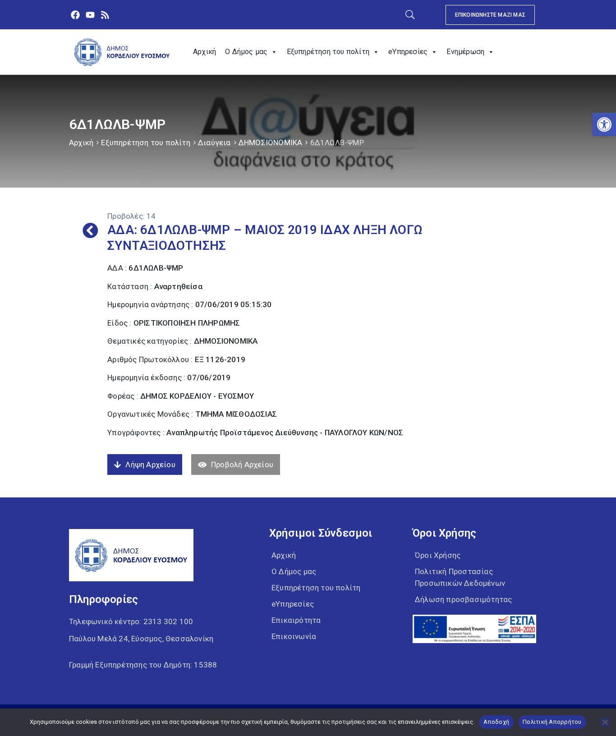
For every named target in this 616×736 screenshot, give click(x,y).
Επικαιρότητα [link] (296, 620)
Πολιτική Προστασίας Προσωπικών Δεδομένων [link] (460, 577)
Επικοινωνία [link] (293, 636)
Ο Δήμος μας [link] (246, 51)
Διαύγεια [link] (214, 142)
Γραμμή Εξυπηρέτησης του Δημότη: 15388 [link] (143, 664)
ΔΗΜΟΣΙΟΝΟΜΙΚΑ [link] (271, 142)
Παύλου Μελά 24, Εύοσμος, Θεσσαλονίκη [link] (141, 638)
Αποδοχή (496, 721)
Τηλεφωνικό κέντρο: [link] (131, 621)
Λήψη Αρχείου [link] (150, 464)
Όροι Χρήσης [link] (437, 555)
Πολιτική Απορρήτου (552, 721)
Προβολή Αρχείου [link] (242, 464)
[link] (604, 124)
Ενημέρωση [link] (465, 51)
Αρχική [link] (204, 51)
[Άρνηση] (604, 722)
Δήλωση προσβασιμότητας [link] (463, 599)
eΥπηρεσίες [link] (408, 51)
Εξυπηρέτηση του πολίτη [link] (328, 51)
